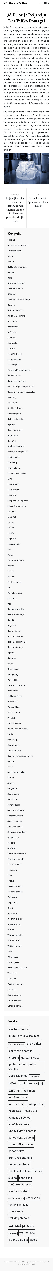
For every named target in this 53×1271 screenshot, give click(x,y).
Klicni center (13, 490)
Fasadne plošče (14, 354)
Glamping (11, 397)
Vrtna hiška (12, 957)
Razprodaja (12, 739)
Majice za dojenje (15, 560)
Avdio (10, 256)
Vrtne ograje (13, 962)
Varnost (11, 930)
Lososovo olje (13, 544)
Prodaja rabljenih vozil (17, 729)
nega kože (14, 1110)
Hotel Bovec (13, 435)
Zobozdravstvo (14, 1000)
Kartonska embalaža (16, 473)
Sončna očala (13, 805)
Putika (10, 734)
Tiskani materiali (15, 886)
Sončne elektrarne (15, 810)
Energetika (12, 343)
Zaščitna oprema (15, 984)
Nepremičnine (13, 631)
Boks (9, 278)
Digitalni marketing (16, 316)
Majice (10, 555)
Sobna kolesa (13, 794)
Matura (10, 571)
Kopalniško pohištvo (16, 506)
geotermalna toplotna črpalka (22, 1066)
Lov (9, 549)
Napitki (10, 620)
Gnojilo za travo (14, 408)
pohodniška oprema (21, 1144)
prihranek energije (20, 1157)
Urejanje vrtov (14, 924)
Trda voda (12, 897)
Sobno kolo (12, 799)
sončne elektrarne (20, 1184)
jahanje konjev (34, 1076)
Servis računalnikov (16, 772)
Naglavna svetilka (15, 609)
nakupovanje (36, 1104)
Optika (10, 663)
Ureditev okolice (14, 919)
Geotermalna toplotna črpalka (21, 392)
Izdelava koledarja (15, 446)
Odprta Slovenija (15, 3)
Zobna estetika (14, 995)
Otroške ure (12, 669)
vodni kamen (12, 1233)
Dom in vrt (12, 321)
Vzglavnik (11, 973)
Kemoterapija (13, 484)
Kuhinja (10, 522)
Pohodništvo (13, 707)
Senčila (10, 761)
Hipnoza (11, 424)
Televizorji (12, 870)
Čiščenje (11, 294)
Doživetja (11, 332)
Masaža (10, 566)
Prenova (11, 718)
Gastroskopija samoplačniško (20, 386)
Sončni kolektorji (15, 816)
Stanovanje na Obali (16, 832)
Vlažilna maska (14, 946)
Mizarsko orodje (14, 593)
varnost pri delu (21, 1225)
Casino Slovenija (15, 289)
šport (33, 1239)
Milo (9, 587)
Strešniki (11, 848)
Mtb (9, 604)
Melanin (11, 576)
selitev (38, 1171)
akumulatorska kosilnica (24, 1035)
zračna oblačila (18, 1239)
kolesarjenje (36, 1083)
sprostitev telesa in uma (16, 1198)
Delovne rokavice (15, 310)
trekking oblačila (19, 1218)
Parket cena (12, 680)
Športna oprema (14, 826)
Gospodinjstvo (14, 414)
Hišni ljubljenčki (14, 430)
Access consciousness (17, 245)
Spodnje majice (14, 821)
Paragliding (12, 674)
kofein (22, 1083)
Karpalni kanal (13, 468)
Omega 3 (11, 658)
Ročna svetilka (14, 750)
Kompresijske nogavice (17, 500)
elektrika (33, 1043)
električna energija (20, 1050)
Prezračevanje (14, 723)
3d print (23, 75)
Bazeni (10, 261)
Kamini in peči (13, 457)
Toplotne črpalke (15, 892)
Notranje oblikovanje (16, 642)
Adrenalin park (14, 251)
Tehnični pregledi (15, 859)
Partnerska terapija (16, 685)
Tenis (9, 875)
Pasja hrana (12, 691)
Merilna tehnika (14, 582)
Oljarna (10, 653)
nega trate (30, 1110)
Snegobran (12, 788)
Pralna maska (13, 712)
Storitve (11, 843)
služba (12, 1177)
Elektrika (11, 337)
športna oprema (18, 1029)
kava (12, 1083)
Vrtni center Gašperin (17, 968)
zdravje (30, 1233)
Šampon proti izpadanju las (20, 756)
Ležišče (10, 533)
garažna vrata (30, 1057)
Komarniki (11, 495)
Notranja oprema (15, 636)
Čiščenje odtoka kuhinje (18, 299)
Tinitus (10, 881)
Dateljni (11, 305)
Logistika (11, 538)
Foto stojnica (13, 365)
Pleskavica (12, 701)
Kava (9, 479)
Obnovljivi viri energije (22, 1130)
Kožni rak (11, 517)
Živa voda (11, 989)
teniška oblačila (18, 1204)
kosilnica (29, 1090)
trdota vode (15, 1211)
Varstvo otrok (13, 940)
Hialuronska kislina (16, 419)
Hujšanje (11, 441)
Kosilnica (11, 511)
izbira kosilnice (17, 1075)
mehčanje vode (18, 1097)
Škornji (10, 778)
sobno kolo (26, 1177)
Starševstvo (13, 837)
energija (13, 1057)
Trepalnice (12, 902)
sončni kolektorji (18, 1191)
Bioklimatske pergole (16, 267)
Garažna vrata (13, 375)
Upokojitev (12, 913)
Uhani (10, 908)
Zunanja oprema (15, 1006)
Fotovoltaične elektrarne (18, 370)
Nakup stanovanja (15, 615)
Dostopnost (12, 327)
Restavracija (13, 745)
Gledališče (12, 403)
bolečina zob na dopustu (16, 1044)
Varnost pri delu (14, 935)
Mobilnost (11, 598)
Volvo (9, 951)
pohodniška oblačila (21, 1137)
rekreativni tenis (18, 1164)
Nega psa (11, 625)
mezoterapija (16, 1104)
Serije (10, 767)
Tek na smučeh (14, 864)
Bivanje (10, 272)
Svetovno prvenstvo (16, 854)
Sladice (10, 783)
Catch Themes (30, 1264)
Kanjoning (12, 462)
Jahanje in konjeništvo (18, 452)
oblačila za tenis (18, 1124)
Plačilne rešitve (14, 696)
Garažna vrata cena (16, 381)
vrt (21, 1233)
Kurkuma (11, 528)
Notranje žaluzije (15, 647)
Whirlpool (11, 979)
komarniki (14, 1090)
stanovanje (33, 1198)
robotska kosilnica (19, 1171)
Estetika (11, 348)
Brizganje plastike (15, 283)
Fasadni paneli (14, 359)
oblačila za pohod (19, 1117)
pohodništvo (16, 1151)
